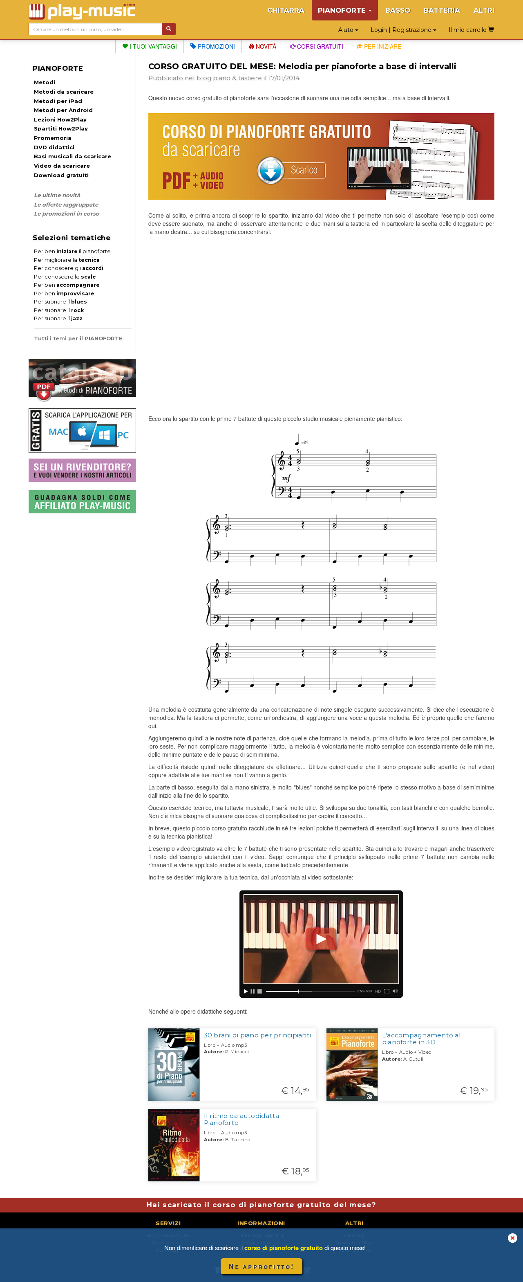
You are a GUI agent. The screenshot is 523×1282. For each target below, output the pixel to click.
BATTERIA (442, 10)
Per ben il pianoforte (72, 251)
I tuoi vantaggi (152, 46)
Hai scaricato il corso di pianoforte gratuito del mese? (261, 1205)
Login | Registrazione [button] (402, 30)
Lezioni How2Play (60, 119)
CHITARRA (285, 10)
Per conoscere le (65, 277)
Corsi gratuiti (319, 46)
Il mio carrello (468, 30)
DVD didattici (54, 147)
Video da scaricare (62, 165)
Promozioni (215, 46)
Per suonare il (60, 302)
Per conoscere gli (68, 268)
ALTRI (484, 10)
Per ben (67, 285)
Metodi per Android (63, 110)
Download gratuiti (61, 175)
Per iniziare (381, 46)
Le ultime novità (57, 195)
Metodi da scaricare (64, 91)
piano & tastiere (237, 78)
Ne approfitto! (262, 1266)
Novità (265, 46)
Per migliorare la (67, 260)
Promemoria (53, 138)
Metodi (44, 82)
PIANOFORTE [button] (343, 10)
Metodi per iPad (58, 101)
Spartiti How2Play (61, 128)
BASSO (397, 10)
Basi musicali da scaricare (72, 156)
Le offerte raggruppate (66, 204)
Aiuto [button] (346, 30)
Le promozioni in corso (66, 213)
